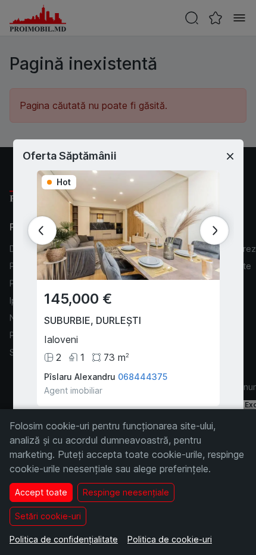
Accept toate (41, 492)
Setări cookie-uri (48, 516)
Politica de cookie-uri (169, 539)
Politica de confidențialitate (64, 539)
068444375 (142, 377)
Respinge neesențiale (126, 492)
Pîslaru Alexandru (79, 377)
